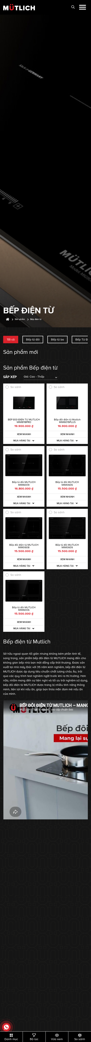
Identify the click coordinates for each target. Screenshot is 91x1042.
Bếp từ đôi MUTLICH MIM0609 (67, 546)
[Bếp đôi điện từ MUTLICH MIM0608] (23, 528)
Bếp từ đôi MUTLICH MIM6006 (24, 609)
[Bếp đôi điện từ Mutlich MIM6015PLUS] (67, 402)
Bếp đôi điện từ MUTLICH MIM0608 (24, 546)
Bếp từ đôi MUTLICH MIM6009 (24, 483)
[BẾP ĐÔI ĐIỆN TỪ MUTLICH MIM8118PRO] (23, 402)
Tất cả (11, 339)
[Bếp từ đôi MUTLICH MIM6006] (23, 590)
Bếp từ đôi (33, 339)
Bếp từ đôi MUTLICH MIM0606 (67, 483)
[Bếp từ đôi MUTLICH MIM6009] (23, 465)
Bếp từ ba (57, 339)
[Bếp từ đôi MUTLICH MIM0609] (67, 528)
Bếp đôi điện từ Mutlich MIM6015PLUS (67, 421)
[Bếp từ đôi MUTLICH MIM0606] (67, 465)
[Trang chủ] (7, 319)
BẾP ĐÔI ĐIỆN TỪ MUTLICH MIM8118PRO (24, 421)
